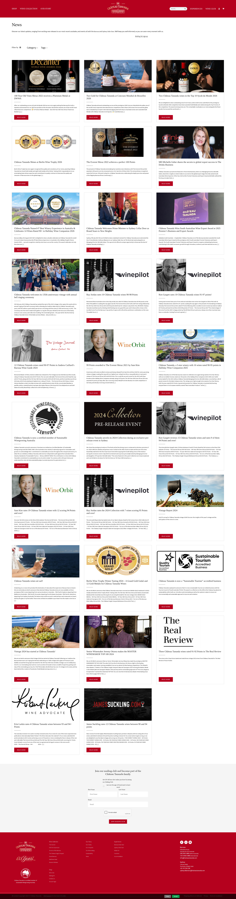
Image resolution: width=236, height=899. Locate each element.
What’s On (116, 850)
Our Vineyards (89, 848)
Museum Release (53, 862)
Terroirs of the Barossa (55, 850)
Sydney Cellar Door (108, 31)
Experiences (196, 8)
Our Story (46, 8)
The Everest (52, 845)
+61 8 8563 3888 (185, 856)
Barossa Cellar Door (119, 845)
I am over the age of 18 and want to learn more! (118, 786)
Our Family (88, 845)
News (87, 856)
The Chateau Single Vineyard (56, 853)
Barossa (96, 31)
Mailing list (52, 876)
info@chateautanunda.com (188, 858)
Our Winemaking (90, 850)
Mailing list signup (141, 36)
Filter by (15, 47)
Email (89, 800)
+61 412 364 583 (185, 868)
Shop (14, 8)
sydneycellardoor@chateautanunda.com (192, 870)
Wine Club (210, 8)
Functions (116, 853)
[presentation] (117, 812)
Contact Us (52, 879)
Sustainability (89, 853)
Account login (52, 882)
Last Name (122, 789)
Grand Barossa (52, 856)
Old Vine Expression (54, 848)
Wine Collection (28, 8)
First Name (91, 789)
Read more (21, 117)
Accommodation (118, 856)
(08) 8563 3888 (184, 853)
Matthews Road (53, 859)
